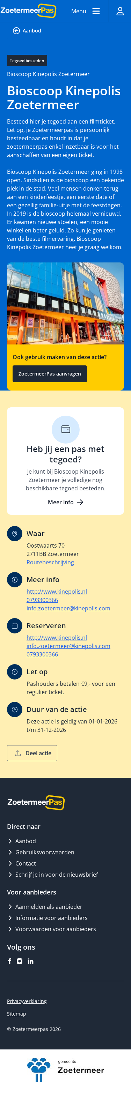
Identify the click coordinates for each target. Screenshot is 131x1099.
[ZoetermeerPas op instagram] (19, 961)
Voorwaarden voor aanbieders (55, 929)
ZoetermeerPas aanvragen (50, 373)
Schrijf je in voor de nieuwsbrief (56, 874)
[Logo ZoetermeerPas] (28, 11)
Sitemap (16, 1013)
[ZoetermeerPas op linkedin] (31, 961)
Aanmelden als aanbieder (48, 907)
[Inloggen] (120, 11)
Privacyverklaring (27, 1001)
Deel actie (38, 753)
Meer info (61, 502)
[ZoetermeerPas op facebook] (10, 961)
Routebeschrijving (50, 562)
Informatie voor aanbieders (51, 918)
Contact (25, 863)
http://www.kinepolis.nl (57, 591)
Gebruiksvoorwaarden (44, 852)
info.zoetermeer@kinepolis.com (68, 608)
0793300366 (42, 600)
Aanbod (32, 30)
